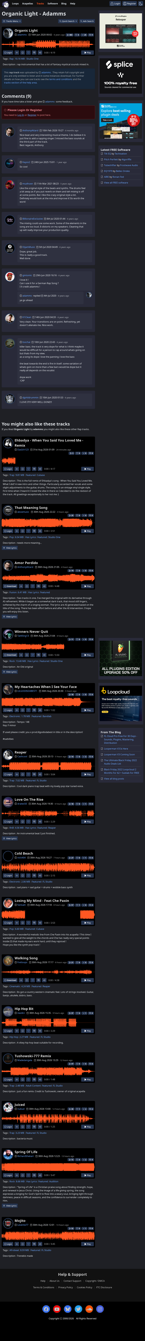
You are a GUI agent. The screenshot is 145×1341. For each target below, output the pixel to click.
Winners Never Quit (31, 631)
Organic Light (26, 30)
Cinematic (14, 986)
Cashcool (22, 756)
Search (88, 21)
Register (32, 115)
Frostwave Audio (129, 165)
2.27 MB (24, 1037)
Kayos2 (26, 162)
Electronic (14, 716)
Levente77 (22, 1224)
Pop (11, 537)
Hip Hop (13, 1037)
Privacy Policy (65, 1287)
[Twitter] (78, 1309)
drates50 (22, 803)
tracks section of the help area (20, 82)
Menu (12, 21)
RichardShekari (25, 1156)
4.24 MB (25, 986)
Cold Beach (24, 853)
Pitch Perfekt (111, 159)
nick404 (21, 857)
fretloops (22, 962)
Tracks (40, 3)
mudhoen (28, 183)
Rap (11, 58)
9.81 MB (20, 475)
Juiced (20, 1104)
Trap (11, 475)
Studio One (32, 58)
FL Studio (42, 780)
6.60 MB (19, 928)
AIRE (106, 176)
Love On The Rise (29, 799)
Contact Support (72, 1280)
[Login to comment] (34, 52)
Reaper (21, 752)
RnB (11, 827)
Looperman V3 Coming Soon (119, 754)
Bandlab (47, 716)
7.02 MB (20, 780)
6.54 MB (19, 537)
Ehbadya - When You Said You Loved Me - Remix (49, 443)
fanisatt (21, 904)
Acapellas (27, 3)
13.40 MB (21, 661)
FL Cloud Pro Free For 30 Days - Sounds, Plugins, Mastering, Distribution (120, 739)
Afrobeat (14, 1250)
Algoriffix (126, 159)
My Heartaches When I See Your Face (46, 686)
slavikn (21, 1012)
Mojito (20, 1220)
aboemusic (23, 511)
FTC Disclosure (104, 1287)
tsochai (26, 342)
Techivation (121, 153)
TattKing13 (23, 635)
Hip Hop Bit (24, 1008)
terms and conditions (60, 79)
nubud (20, 1108)
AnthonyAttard (30, 130)
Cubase (41, 475)
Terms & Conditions (43, 1287)
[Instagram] (100, 1309)
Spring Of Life (26, 1151)
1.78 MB (25, 716)
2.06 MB (25, 881)
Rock (12, 661)
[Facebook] (46, 1309)
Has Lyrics (30, 537)
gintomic (27, 275)
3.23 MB (20, 1132)
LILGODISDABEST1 (27, 690)
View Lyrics (11, 548)
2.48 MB (20, 1085)
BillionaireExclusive (33, 218)
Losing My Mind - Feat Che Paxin (42, 900)
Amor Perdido (26, 562)
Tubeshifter (110, 165)
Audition (53, 1181)
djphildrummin (31, 397)
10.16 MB (20, 58)
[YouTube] (57, 1309)
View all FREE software (116, 182)
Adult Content (33, 1085)
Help (72, 3)
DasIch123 (23, 449)
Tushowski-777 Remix (33, 1056)
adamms (22, 34)
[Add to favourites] (28, 52)
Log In (20, 115)
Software (53, 3)
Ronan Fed (118, 176)
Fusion (13, 592)
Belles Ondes (123, 171)
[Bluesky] (68, 1309)
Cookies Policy (84, 1287)
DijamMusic (29, 247)
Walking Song (26, 958)
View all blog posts (114, 778)
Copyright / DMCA (95, 1280)
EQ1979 (108, 171)
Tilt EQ (107, 153)
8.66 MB (20, 1181)
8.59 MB (24, 1250)
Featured (31, 475)
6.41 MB (22, 592)
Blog (63, 3)
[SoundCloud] (89, 1309)
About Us (54, 1280)
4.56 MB (19, 827)
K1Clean (27, 317)
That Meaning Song (31, 507)
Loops (15, 3)
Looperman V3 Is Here (116, 748)
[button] (140, 3)
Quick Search (68, 21)
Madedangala (24, 1060)
